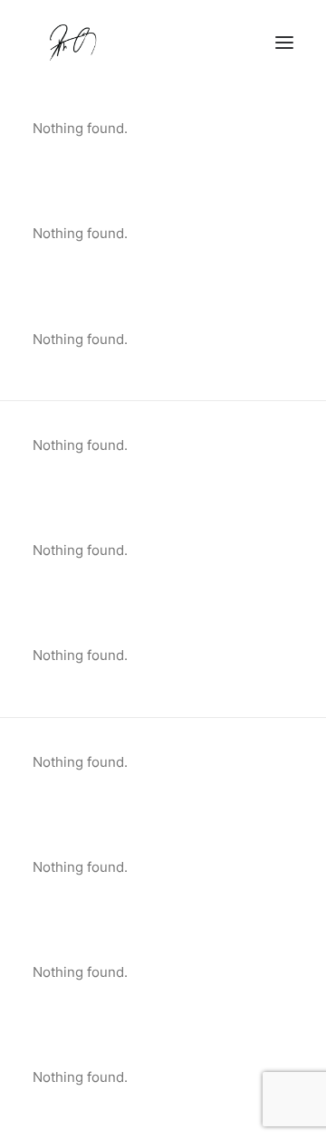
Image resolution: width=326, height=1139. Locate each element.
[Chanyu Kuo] (163, 42)
